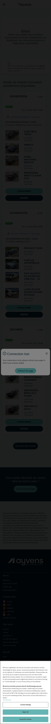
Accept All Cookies (25, 719)
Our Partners (7, 700)
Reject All (25, 712)
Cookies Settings (25, 705)
